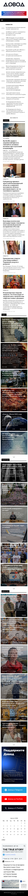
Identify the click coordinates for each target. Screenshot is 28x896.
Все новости (14, 117)
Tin (25, 584)
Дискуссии (5, 591)
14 (17, 828)
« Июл (3, 839)
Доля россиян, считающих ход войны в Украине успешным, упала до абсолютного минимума (16, 45)
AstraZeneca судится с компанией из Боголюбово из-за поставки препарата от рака (15, 33)
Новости (5, 179)
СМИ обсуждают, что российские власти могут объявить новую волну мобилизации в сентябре (16, 39)
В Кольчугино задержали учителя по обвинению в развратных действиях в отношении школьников (16, 81)
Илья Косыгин (23, 429)
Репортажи (5, 460)
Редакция (24, 340)
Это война (6, 138)
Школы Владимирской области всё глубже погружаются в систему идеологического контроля (15, 67)
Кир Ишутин (23, 480)
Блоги (4, 314)
